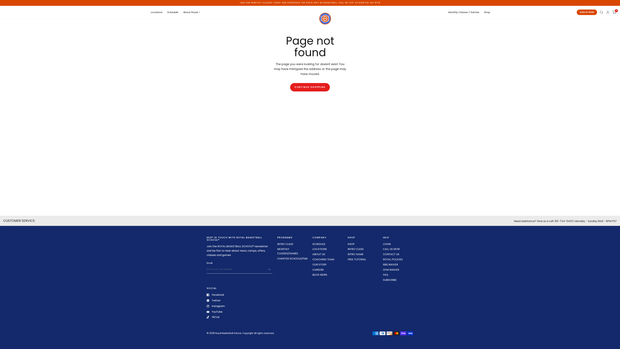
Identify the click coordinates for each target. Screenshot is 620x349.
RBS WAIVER (390, 264)
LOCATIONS (319, 249)
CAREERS (318, 270)
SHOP (351, 244)
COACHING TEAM (323, 259)
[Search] (601, 12)
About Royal (190, 12)
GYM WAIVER (391, 270)
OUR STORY (319, 264)
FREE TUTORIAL (357, 259)
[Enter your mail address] (269, 269)
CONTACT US (391, 254)
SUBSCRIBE (390, 280)
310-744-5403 (563, 221)
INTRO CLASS (285, 244)
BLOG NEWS (319, 275)
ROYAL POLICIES (393, 259)
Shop (487, 12)
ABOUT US (318, 254)
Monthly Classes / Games (463, 12)
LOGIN (387, 244)
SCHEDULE (318, 244)
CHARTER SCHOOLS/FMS (292, 258)
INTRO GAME (355, 254)
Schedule (172, 12)
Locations (156, 12)
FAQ (385, 275)
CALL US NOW (391, 249)
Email (209, 263)
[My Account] (608, 12)
